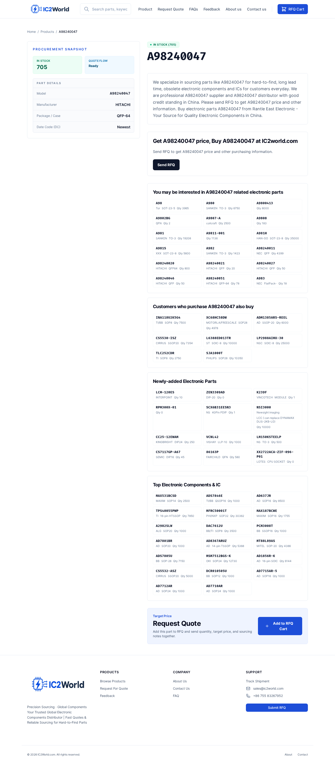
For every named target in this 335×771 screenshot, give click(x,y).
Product (145, 9)
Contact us (256, 9)
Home (31, 32)
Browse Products (112, 681)
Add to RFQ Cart (283, 626)
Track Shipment (257, 681)
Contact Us (181, 688)
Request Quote (171, 9)
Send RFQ (166, 164)
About (288, 754)
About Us (180, 681)
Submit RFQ (277, 707)
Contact (303, 754)
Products (47, 32)
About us (234, 9)
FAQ (176, 696)
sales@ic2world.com (268, 688)
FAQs (193, 9)
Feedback (212, 9)
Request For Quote (114, 688)
